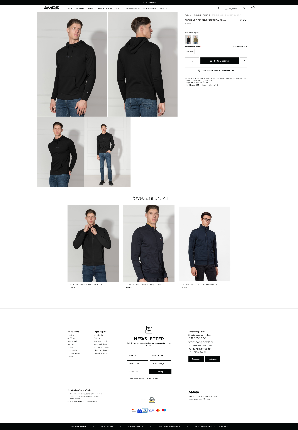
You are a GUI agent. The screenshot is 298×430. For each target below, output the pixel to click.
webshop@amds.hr (200, 342)
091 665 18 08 (197, 338)
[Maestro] (164, 410)
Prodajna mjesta (74, 353)
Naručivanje (98, 335)
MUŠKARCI (197, 15)
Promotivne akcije (100, 353)
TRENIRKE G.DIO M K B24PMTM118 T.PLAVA (143, 285)
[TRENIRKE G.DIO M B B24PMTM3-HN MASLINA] (196, 39)
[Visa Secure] (139, 410)
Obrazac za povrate (101, 347)
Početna (188, 15)
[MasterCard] (158, 410)
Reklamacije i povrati (101, 344)
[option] (93, 248)
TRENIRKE (206, 15)
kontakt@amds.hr (199, 348)
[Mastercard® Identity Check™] (134, 410)
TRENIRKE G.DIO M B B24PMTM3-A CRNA (226, 15)
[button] (74, 332)
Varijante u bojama (192, 32)
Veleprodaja (72, 350)
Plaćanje (97, 338)
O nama (71, 344)
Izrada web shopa (195, 399)
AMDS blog (72, 338)
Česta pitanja (73, 341)
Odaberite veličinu (192, 47)
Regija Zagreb (107, 426)
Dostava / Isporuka (101, 341)
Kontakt (70, 356)
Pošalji (160, 371)
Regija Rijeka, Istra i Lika (169, 426)
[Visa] (151, 410)
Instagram (213, 359)
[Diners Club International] (145, 410)
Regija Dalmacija (135, 426)
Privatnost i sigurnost (102, 350)
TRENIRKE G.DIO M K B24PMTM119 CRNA (87, 285)
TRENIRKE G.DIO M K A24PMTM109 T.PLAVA (200, 285)
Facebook (196, 359)
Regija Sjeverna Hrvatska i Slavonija (211, 426)
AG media (206, 399)
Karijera (70, 347)
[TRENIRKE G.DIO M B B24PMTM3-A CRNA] (188, 39)
